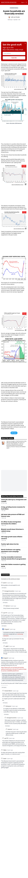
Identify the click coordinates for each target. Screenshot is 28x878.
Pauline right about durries (10, 544)
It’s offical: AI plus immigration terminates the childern (11, 523)
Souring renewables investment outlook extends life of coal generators (13, 558)
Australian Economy (14, 7)
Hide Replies (4, 587)
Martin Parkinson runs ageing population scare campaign (10, 550)
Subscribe (14, 58)
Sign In (22, 2)
